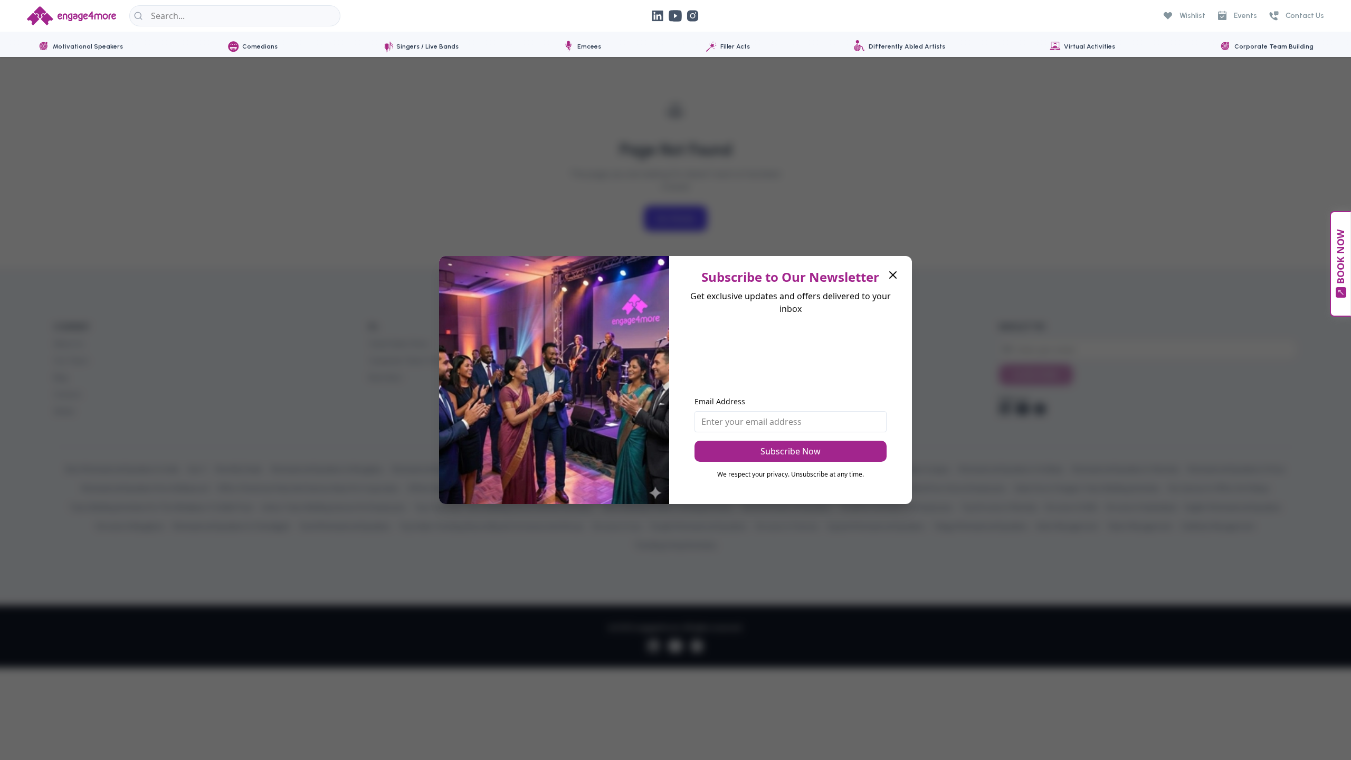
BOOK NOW (1340, 257)
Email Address (719, 401)
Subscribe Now (790, 451)
